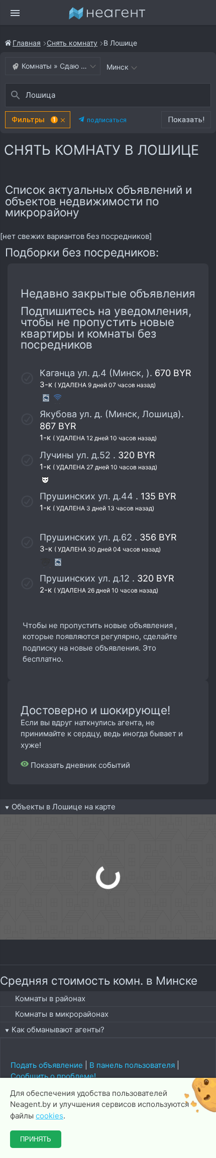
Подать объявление (47, 1065)
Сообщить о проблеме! (53, 1076)
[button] (37, 119)
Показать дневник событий (79, 765)
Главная (27, 43)
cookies (49, 1115)
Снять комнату (72, 43)
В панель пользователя (132, 1065)
